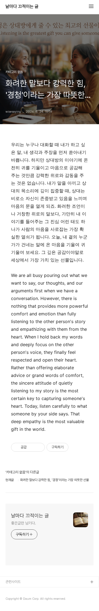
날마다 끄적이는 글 (22, 6)
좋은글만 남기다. (23, 523)
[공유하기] (31, 447)
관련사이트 (13, 582)
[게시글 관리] (38, 447)
